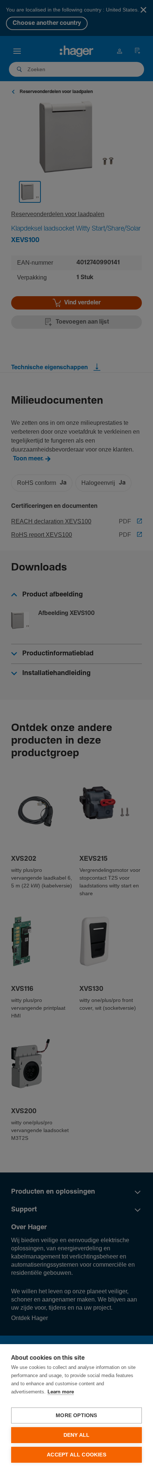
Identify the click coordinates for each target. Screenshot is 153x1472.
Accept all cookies (76, 1455)
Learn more (61, 1392)
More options (76, 1415)
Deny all (77, 1435)
